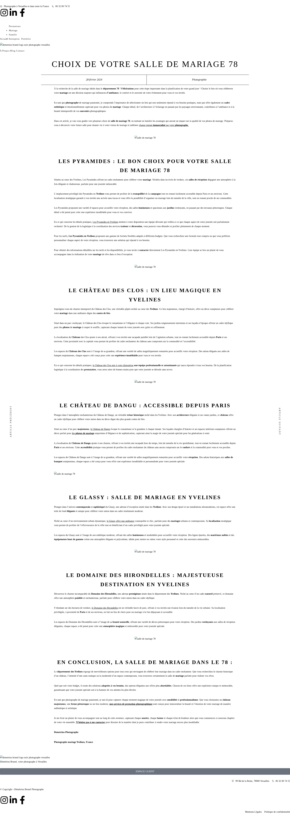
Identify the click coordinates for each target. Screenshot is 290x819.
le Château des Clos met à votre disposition (113, 365)
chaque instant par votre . (164, 125)
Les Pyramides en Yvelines (105, 222)
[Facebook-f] (22, 12)
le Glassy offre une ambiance (120, 521)
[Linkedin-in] (13, 12)
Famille (13, 34)
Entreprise (14, 39)
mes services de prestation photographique (130, 704)
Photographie (199, 79)
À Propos (5, 50)
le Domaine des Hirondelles (105, 608)
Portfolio (26, 39)
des (83, 433)
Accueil (4, 39)
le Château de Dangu (100, 429)
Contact (20, 50)
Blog (12, 50)
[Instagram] (4, 12)
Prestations (15, 26)
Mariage (13, 30)
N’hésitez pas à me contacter (90, 722)
